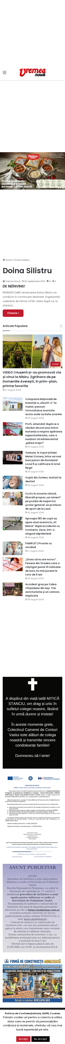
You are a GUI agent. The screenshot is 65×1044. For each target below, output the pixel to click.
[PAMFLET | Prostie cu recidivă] (13, 548)
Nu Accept (40, 1039)
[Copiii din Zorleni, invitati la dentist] (13, 482)
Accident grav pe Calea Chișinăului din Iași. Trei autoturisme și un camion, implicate (42, 590)
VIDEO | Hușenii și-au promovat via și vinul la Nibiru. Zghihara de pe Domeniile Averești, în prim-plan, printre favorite (32, 379)
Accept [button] (23, 1039)
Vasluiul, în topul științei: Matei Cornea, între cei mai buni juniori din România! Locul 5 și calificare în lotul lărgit (43, 460)
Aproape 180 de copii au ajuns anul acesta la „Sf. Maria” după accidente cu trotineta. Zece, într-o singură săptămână (42, 526)
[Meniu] (4, 74)
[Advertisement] (32, 32)
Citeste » (13, 313)
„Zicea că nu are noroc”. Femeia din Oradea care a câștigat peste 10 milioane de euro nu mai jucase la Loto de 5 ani (43, 567)
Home (9, 260)
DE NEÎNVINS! (14, 286)
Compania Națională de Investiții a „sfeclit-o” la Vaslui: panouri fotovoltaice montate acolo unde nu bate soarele (43, 406)
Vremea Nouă (12, 281)
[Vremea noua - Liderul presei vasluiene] (32, 72)
